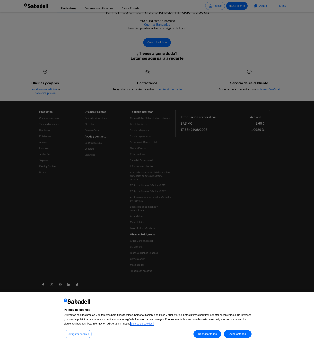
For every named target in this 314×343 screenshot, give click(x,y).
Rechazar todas (207, 333)
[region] (157, 317)
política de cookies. (142, 323)
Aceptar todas (237, 333)
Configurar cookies (78, 334)
